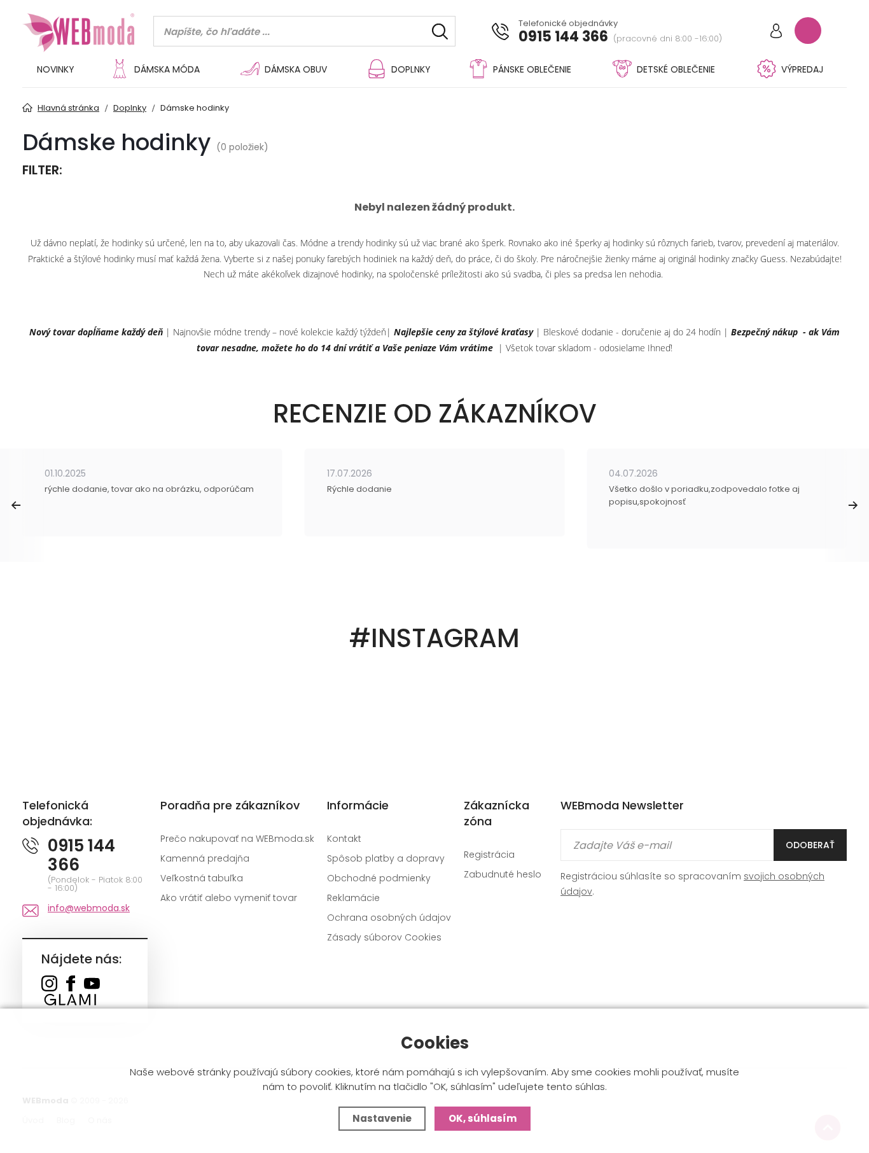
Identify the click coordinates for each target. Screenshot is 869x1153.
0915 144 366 (563, 37)
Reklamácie (353, 897)
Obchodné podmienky (379, 878)
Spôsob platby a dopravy (386, 858)
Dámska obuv (296, 69)
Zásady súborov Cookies (384, 937)
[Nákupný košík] (808, 30)
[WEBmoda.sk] (49, 985)
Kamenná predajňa (204, 858)
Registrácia (489, 854)
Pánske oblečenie (532, 69)
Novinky (55, 69)
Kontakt (344, 838)
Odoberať (810, 845)
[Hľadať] (439, 31)
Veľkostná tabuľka (201, 878)
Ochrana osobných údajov (389, 917)
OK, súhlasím (482, 1118)
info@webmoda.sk (89, 908)
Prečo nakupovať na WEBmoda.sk (237, 838)
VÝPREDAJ (802, 69)
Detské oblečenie (676, 69)
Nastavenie (382, 1118)
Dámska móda (167, 69)
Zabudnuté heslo (502, 874)
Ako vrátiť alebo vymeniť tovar (228, 897)
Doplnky (411, 69)
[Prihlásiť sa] (776, 32)
